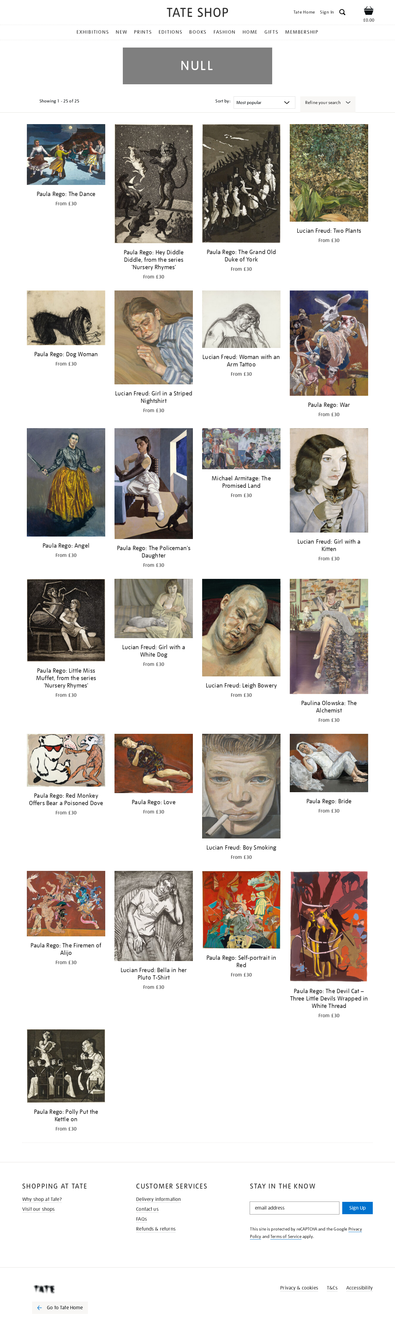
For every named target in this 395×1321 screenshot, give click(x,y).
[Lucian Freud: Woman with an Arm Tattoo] (241, 320)
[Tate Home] (71, 1289)
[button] (342, 13)
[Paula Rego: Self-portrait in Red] (241, 911)
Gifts (271, 32)
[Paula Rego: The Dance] (66, 155)
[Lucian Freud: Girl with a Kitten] (329, 481)
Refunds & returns (156, 1229)
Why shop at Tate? (42, 1199)
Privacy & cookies (299, 1288)
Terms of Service (285, 1236)
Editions (170, 32)
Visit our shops (38, 1209)
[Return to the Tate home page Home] (197, 13)
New (121, 32)
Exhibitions (93, 32)
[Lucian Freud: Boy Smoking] (241, 787)
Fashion (225, 32)
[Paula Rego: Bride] (329, 764)
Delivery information (158, 1199)
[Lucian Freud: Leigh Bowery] (241, 629)
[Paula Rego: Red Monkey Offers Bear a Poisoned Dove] (66, 761)
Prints (143, 32)
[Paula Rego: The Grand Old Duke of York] (241, 184)
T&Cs (332, 1288)
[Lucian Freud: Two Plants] (329, 174)
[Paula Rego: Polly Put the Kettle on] (66, 1067)
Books (198, 32)
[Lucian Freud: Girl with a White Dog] (153, 609)
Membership (301, 32)
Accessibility (359, 1288)
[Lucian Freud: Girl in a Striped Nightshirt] (153, 339)
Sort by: (222, 101)
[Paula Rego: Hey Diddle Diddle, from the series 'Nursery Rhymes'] (153, 184)
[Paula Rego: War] (329, 344)
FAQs (141, 1219)
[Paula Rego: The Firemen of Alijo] (66, 904)
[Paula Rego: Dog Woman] (66, 319)
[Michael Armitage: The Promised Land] (241, 449)
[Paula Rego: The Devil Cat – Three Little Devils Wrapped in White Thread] (329, 927)
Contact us (147, 1209)
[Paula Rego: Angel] (66, 483)
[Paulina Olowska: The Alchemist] (329, 637)
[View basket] (369, 11)
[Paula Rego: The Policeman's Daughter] (153, 484)
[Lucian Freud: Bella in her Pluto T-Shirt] (153, 917)
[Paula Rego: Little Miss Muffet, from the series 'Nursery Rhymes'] (66, 621)
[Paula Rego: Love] (153, 765)
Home (250, 32)
